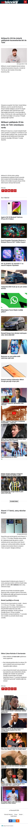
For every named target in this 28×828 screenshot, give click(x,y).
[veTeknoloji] (10, 1)
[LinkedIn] (9, 190)
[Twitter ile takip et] (14, 820)
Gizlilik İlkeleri (14, 816)
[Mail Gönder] (15, 190)
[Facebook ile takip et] (10, 820)
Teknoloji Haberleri (8, 814)
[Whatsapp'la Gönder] (12, 190)
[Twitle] (6, 190)
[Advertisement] (14, 20)
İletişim (21, 814)
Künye (15, 814)
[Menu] (25, 2)
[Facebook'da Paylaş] (2, 190)
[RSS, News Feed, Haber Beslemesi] (17, 820)
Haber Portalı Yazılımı (8, 825)
